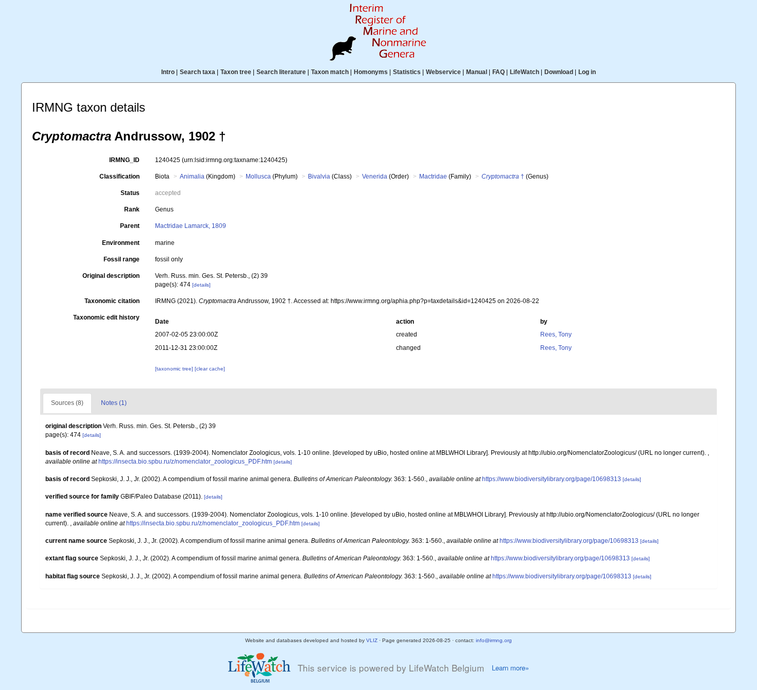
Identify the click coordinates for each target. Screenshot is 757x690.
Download (558, 72)
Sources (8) (67, 402)
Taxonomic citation (112, 301)
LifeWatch (524, 72)
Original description (111, 275)
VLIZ (371, 640)
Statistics (407, 72)
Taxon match (330, 72)
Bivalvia (319, 176)
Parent (130, 225)
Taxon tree (235, 72)
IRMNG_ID (124, 160)
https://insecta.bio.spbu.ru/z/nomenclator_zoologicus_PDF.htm (185, 461)
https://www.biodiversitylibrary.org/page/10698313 (551, 479)
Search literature (281, 72)
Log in (587, 72)
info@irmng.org (494, 640)
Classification (119, 176)
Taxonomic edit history (106, 317)
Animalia (192, 176)
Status (130, 193)
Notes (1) (114, 402)
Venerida (374, 176)
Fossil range (122, 259)
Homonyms (371, 72)
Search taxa (197, 72)
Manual (476, 72)
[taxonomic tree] (175, 368)
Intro (168, 72)
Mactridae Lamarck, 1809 (190, 225)
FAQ (498, 72)
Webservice (443, 72)
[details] (201, 285)
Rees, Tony (556, 334)
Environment (121, 242)
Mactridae (433, 176)
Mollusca (258, 176)
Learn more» (510, 668)
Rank (132, 209)
